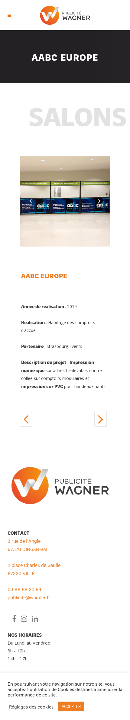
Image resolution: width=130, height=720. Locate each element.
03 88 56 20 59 (24, 589)
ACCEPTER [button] (71, 706)
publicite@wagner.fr (29, 597)
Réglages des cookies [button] (31, 706)
